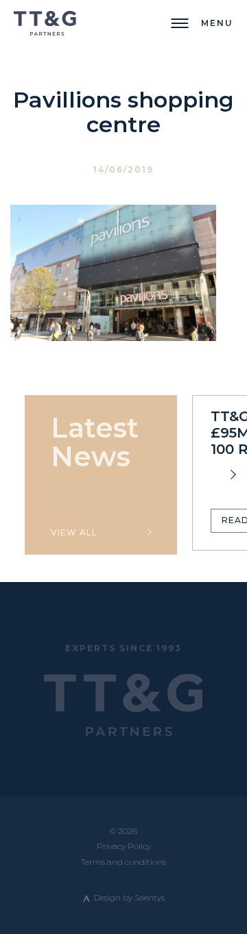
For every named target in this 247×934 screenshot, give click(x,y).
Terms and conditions (123, 862)
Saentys (149, 897)
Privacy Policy (124, 846)
